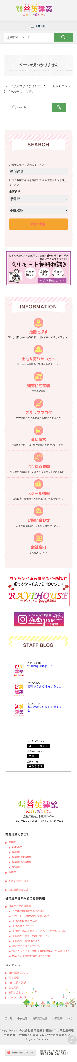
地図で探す (38, 332)
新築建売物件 (39, 1018)
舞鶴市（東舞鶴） (22, 857)
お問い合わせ (38, 520)
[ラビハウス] (38, 605)
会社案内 (38, 547)
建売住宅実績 (38, 386)
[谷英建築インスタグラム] (39, 625)
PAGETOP (72, 1040)
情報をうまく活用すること (44, 686)
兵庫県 (12, 872)
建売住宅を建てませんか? (26, 946)
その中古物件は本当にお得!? (28, 911)
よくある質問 (38, 466)
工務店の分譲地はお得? (25, 941)
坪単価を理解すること (41, 666)
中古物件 (22, 1018)
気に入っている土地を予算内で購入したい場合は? (40, 951)
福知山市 (17, 847)
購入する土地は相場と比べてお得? (31, 956)
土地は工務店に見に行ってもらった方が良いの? (39, 931)
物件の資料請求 (17, 982)
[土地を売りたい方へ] (38, 350)
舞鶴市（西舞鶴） (22, 862)
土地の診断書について (24, 921)
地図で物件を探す (18, 881)
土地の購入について (23, 926)
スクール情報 (38, 493)
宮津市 (16, 867)
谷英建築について (18, 972)
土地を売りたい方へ (38, 359)
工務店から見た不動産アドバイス (31, 936)
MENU (41, 26)
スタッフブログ (38, 412)
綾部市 (16, 852)
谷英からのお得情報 (19, 906)
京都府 (12, 842)
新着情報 (13, 977)
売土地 (9, 1018)
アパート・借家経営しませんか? (30, 916)
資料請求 (38, 439)
